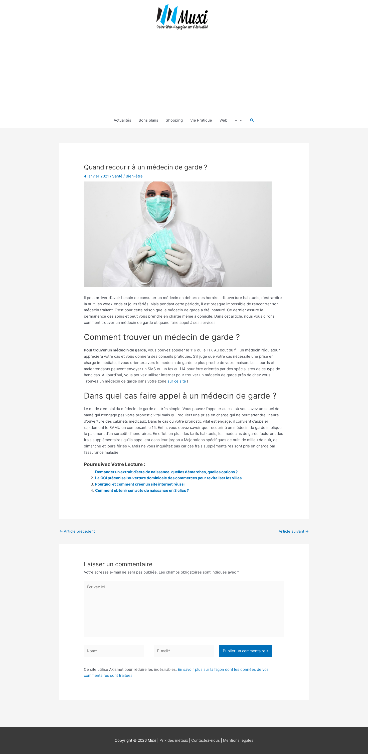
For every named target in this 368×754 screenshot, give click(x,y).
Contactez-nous (205, 740)
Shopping (174, 120)
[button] (252, 120)
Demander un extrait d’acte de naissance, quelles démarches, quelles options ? (166, 471)
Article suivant (294, 531)
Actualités (122, 120)
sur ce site (176, 381)
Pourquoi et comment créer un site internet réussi (140, 484)
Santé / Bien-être (127, 176)
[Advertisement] (184, 75)
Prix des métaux (173, 740)
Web (223, 120)
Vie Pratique (201, 120)
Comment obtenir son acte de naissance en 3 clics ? (142, 490)
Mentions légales (238, 740)
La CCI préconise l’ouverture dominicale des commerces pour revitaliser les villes (168, 478)
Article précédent (77, 531)
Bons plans (148, 120)
